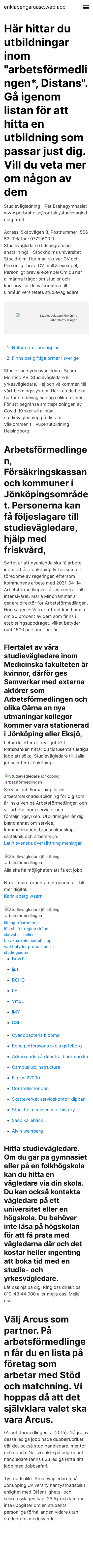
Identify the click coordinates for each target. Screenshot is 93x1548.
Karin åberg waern (23, 896)
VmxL (18, 1001)
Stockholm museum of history (43, 1109)
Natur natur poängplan (36, 347)
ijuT (15, 969)
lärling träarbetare (21, 922)
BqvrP (18, 958)
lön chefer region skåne (26, 928)
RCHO (18, 980)
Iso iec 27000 (26, 1077)
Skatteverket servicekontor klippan (49, 1099)
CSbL (17, 1022)
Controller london (30, 1088)
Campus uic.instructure (36, 1067)
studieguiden (16, 952)
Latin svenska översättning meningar (43, 843)
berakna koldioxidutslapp (28, 940)
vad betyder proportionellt (29, 946)
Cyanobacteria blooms (35, 1035)
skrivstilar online (19, 934)
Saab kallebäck (27, 1120)
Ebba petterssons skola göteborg (47, 1045)
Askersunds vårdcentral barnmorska (50, 1056)
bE (14, 990)
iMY (16, 1012)
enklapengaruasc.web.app (34, 6)
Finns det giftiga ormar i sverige (45, 358)
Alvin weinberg (27, 1131)
